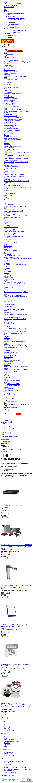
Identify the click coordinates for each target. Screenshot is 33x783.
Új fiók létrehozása (6, 439)
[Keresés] (17, 417)
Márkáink (7, 743)
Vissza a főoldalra (9, 469)
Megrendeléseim (8, 752)
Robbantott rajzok (13, 26)
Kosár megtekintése (6, 449)
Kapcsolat (7, 2)
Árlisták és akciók (13, 21)
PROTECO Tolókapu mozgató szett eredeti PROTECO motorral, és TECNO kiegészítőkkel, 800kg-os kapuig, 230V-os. (16, 546)
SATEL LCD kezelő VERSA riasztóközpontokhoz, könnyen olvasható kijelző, (15, 664)
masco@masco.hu (9, 770)
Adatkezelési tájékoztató (11, 5)
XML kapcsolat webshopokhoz (16, 19)
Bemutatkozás (12, 35)
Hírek (5, 10)
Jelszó (2, 436)
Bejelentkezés (4, 433)
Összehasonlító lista (9, 428)
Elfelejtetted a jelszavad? (11, 436)
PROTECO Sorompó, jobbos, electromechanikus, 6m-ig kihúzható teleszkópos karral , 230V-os (16, 586)
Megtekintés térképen (10, 772)
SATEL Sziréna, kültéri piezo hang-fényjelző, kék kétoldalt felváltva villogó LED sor (14, 625)
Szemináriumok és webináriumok (17, 30)
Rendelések (7, 426)
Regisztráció (11, 433)
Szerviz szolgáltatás (13, 27)
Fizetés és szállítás (9, 7)
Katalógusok (11, 16)
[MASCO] (7, 43)
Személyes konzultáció (14, 32)
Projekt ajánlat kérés (13, 24)
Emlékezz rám (6, 441)
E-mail (2, 434)
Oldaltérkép (7, 744)
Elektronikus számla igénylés (16, 13)
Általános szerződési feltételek (12, 3)
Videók (10, 37)
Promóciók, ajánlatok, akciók (16, 18)
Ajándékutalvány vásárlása (11, 741)
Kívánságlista (8, 430)
